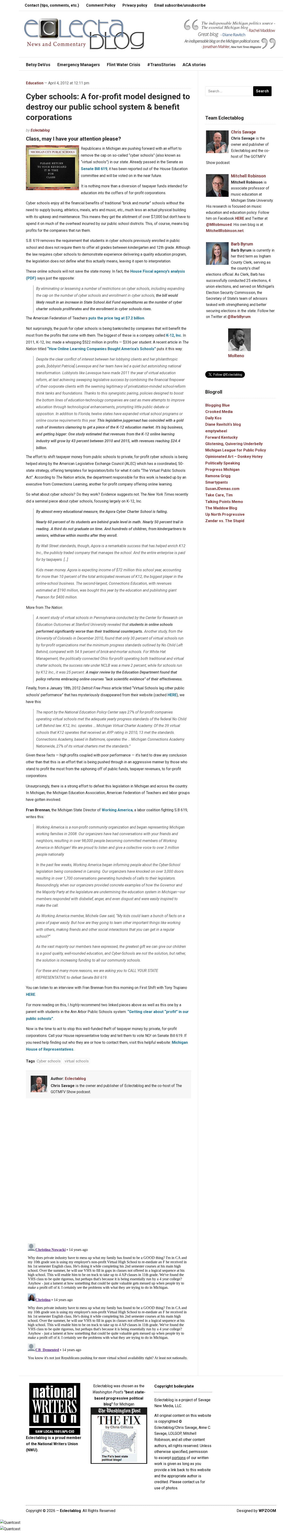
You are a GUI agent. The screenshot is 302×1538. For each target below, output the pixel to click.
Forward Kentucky (221, 437)
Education (34, 83)
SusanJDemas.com (222, 488)
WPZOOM (267, 1510)
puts (116, 318)
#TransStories (161, 64)
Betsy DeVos (38, 64)
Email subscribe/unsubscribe (180, 5)
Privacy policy (134, 5)
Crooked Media (219, 411)
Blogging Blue (217, 405)
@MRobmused (219, 224)
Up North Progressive (225, 514)
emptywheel (216, 431)
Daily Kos (213, 418)
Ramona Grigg (218, 476)
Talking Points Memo (224, 501)
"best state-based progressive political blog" (119, 1398)
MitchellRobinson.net (224, 230)
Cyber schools (49, 1061)
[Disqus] (108, 1172)
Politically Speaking (222, 463)
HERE (172, 695)
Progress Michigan (222, 469)
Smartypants (216, 482)
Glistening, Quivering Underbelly (234, 444)
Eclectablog (40, 130)
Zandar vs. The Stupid (224, 521)
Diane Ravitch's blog (223, 424)
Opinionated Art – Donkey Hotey (234, 456)
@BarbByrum (239, 316)
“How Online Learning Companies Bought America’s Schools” (101, 349)
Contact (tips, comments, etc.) (52, 5)
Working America (117, 810)
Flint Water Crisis (123, 64)
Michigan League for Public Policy (235, 450)
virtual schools (77, 1061)
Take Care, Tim (219, 495)
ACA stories (194, 64)
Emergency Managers (78, 64)
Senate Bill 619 (94, 169)
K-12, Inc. (174, 335)
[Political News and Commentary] (84, 33)
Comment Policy (100, 5)
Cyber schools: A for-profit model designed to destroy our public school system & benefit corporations (108, 107)
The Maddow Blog (221, 508)
